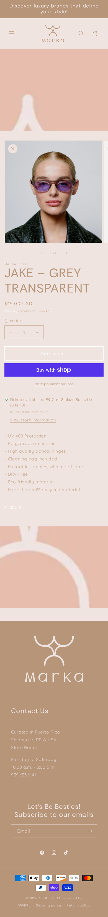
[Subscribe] (90, 831)
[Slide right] (66, 253)
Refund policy (78, 905)
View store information (33, 420)
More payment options (54, 384)
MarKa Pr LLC (50, 898)
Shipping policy (48, 905)
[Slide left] (41, 253)
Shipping (10, 311)
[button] (11, 33)
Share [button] (16, 507)
